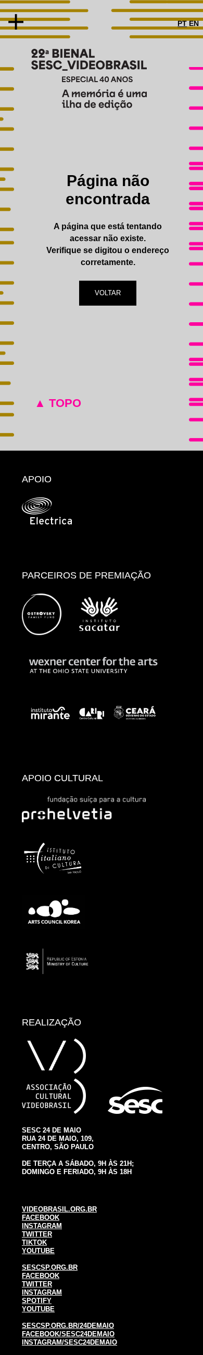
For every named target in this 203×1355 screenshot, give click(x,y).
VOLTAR (108, 293)
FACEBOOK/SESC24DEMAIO (68, 1334)
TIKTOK (34, 1242)
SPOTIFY (37, 1301)
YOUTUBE (38, 1251)
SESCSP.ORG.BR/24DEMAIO (68, 1326)
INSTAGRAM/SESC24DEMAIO (69, 1342)
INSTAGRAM (42, 1226)
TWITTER (37, 1234)
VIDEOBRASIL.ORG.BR (59, 1209)
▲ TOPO (57, 403)
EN (194, 23)
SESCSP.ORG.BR (50, 1267)
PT (182, 23)
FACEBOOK (40, 1217)
